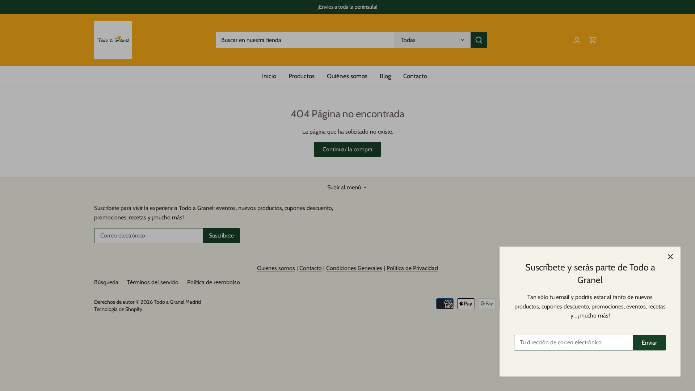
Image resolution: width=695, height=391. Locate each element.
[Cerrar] (670, 257)
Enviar (649, 342)
